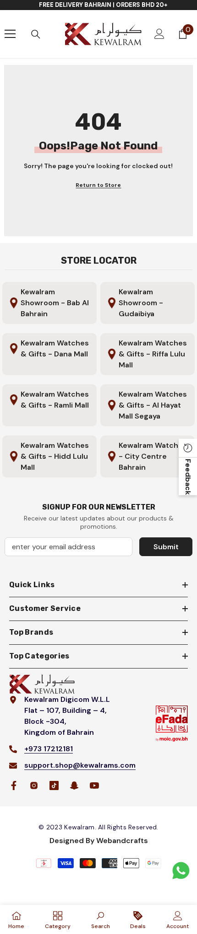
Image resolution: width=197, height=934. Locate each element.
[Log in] (159, 34)
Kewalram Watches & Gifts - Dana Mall (55, 348)
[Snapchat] (74, 785)
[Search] (35, 34)
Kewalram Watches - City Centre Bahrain (153, 456)
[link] (100, 919)
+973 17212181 (48, 749)
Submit (166, 547)
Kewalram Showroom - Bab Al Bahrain (55, 302)
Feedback (188, 476)
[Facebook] (13, 785)
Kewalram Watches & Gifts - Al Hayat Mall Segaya (153, 405)
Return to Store (98, 185)
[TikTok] (54, 785)
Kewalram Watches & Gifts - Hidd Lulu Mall (55, 456)
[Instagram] (33, 785)
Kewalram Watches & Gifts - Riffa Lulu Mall (153, 354)
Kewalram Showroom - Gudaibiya (141, 302)
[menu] (10, 33)
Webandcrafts (122, 840)
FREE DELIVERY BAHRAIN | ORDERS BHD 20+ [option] (103, 5)
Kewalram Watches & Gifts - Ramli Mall (55, 399)
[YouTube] (94, 785)
